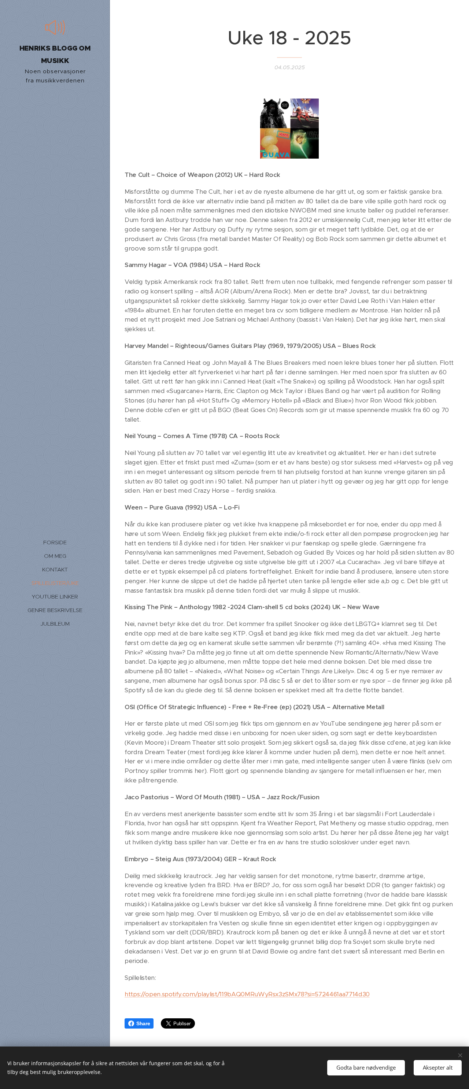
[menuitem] (55, 542)
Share (143, 1023)
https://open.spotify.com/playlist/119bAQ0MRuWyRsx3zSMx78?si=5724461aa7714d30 (247, 994)
